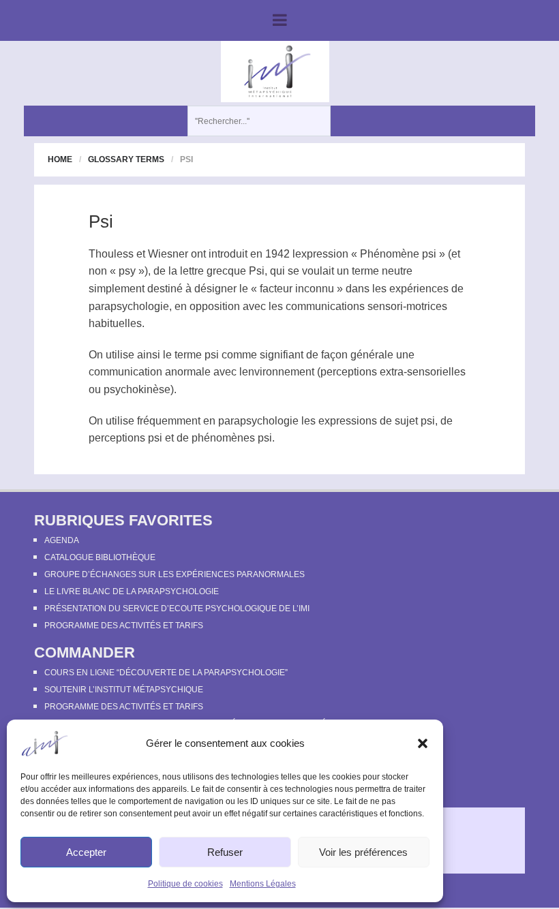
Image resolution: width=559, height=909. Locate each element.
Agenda (61, 540)
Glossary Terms (126, 159)
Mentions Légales (263, 884)
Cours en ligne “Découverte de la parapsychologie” (166, 672)
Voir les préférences (363, 852)
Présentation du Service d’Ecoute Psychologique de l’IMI (176, 608)
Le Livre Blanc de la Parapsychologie (131, 591)
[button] (422, 743)
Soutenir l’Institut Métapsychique (123, 689)
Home (60, 159)
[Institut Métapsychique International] (275, 70)
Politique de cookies (185, 884)
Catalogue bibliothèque (99, 557)
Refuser (225, 852)
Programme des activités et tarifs (123, 625)
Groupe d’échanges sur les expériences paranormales (174, 574)
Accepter (86, 852)
